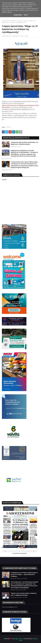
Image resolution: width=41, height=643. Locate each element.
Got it (26, 15)
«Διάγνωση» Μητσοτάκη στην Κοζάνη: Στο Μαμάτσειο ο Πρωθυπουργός (24, 143)
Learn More (18, 15)
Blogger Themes (18, 638)
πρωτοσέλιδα (17, 553)
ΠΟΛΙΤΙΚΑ (13, 21)
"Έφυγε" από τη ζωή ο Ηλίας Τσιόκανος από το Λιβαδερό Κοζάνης (24, 594)
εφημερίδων (24, 553)
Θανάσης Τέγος (7, 36)
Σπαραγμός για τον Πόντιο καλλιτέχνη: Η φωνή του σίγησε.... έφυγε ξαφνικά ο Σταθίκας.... (24, 574)
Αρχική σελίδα (6, 21)
